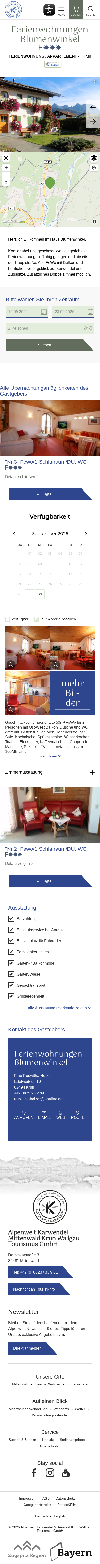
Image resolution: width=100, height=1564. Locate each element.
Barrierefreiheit (50, 1446)
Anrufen (23, 1117)
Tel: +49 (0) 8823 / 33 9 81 (35, 1272)
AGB (46, 1498)
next (93, 121)
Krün (38, 1384)
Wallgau (54, 1384)
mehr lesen (48, 756)
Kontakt (48, 1440)
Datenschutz (65, 1498)
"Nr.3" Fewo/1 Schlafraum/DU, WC (46, 462)
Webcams (61, 1409)
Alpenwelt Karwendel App (28, 1409)
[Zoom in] (6, 167)
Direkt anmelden (27, 1348)
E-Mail (44, 1117)
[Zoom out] (6, 175)
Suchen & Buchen (22, 1440)
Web (60, 1117)
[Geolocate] (94, 167)
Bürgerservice (77, 1384)
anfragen (44, 493)
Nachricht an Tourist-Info (34, 1289)
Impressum (27, 1498)
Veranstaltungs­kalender (50, 1415)
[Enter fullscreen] (6, 158)
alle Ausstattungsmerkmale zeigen (57, 1008)
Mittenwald (20, 1384)
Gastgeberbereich (37, 1505)
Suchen (44, 345)
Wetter (80, 1409)
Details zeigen (17, 863)
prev (93, 107)
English (59, 1516)
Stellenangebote (72, 1440)
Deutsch (41, 1516)
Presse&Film (67, 1505)
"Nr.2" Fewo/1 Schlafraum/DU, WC (46, 849)
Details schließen (20, 477)
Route (78, 1117)
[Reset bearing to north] (6, 182)
